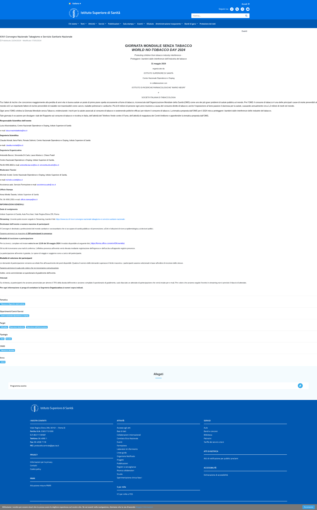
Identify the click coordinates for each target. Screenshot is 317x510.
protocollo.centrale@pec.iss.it (46, 445)
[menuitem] (74, 23)
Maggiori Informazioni (144, 507)
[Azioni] (69, 3)
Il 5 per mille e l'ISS (125, 494)
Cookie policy (35, 469)
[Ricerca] (246, 16)
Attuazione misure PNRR (40, 485)
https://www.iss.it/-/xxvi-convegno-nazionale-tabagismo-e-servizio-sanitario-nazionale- (90, 219)
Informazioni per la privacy (41, 462)
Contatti (33, 465)
